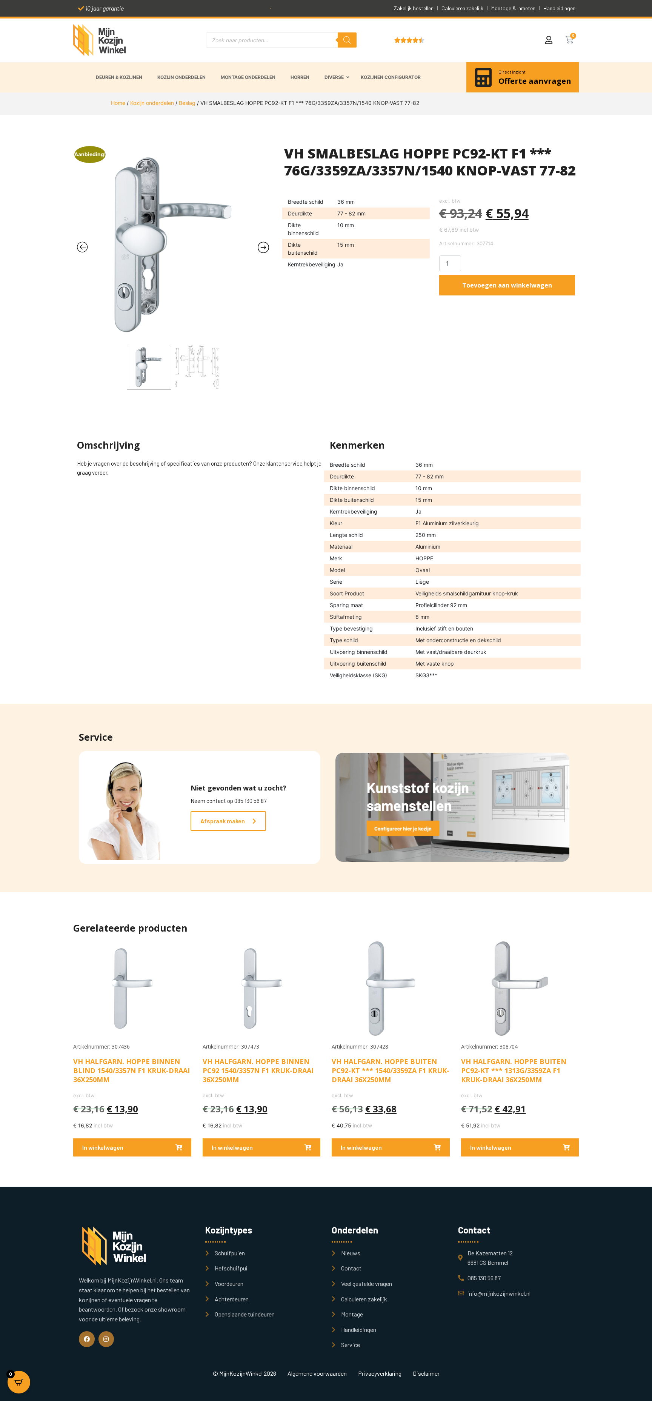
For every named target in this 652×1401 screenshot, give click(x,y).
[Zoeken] (347, 40)
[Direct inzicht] (483, 77)
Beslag (187, 103)
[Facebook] (87, 1339)
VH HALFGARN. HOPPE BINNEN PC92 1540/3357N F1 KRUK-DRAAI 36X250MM (258, 1070)
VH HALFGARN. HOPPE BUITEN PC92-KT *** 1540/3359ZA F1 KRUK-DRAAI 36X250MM (390, 1070)
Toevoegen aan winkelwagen (507, 285)
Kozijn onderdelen (152, 103)
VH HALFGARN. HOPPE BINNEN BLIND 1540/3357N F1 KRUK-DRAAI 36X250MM (131, 1070)
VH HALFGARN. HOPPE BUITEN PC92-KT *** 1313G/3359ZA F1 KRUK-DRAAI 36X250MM (513, 1070)
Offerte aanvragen (534, 81)
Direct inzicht (512, 71)
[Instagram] (106, 1339)
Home (118, 103)
